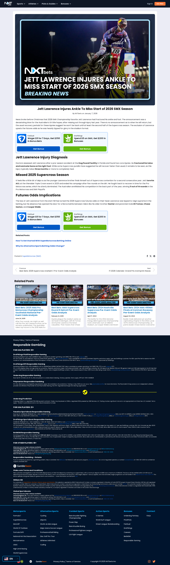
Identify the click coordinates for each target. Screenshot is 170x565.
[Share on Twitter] (151, 256)
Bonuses (65, 4)
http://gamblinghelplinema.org (105, 414)
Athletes (32, 4)
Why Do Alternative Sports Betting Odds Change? (40, 246)
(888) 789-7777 (43, 416)
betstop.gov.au (93, 450)
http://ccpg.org (54, 416)
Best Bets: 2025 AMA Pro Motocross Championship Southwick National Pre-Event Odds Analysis (29, 311)
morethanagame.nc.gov (121, 416)
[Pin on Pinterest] (154, 256)
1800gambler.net (139, 416)
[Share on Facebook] (147, 256)
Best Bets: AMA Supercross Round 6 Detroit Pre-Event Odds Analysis (65, 310)
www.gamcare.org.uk (93, 449)
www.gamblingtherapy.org (43, 454)
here (76, 476)
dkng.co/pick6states (62, 358)
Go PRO (160, 4)
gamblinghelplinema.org (73, 422)
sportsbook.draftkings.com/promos (23, 429)
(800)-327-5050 (89, 414)
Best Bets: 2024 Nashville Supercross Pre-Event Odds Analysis (102, 310)
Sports (20, 4)
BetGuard (62, 460)
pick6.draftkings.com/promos (89, 360)
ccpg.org (81, 357)
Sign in (150, 4)
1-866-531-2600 (108, 452)
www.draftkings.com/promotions (121, 370)
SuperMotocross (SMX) (31, 256)
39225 (125, 484)
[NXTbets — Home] (8, 3)
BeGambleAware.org (108, 449)
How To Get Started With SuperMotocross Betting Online (43, 240)
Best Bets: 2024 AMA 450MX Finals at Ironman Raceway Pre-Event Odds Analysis (138, 310)
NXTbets (78, 113)
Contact (151, 511)
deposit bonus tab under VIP (144, 474)
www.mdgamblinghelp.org (101, 416)
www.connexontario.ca (81, 452)
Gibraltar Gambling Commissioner (103, 486)
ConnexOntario (129, 460)
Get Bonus (38, 148)
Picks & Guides (49, 4)
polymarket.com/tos (98, 384)
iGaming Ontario (94, 460)
